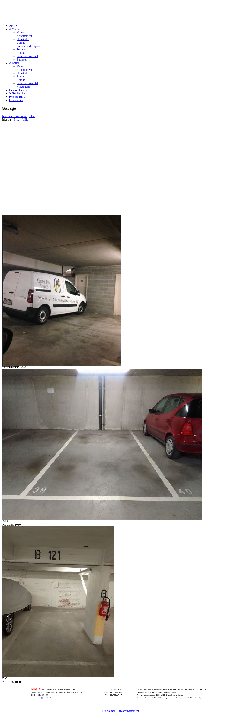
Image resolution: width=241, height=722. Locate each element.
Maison (21, 32)
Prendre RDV (17, 96)
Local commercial (27, 56)
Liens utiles (16, 100)
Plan (32, 116)
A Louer (14, 63)
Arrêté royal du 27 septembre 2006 (152, 701)
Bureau (21, 42)
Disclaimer (108, 710)
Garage (21, 52)
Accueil (13, 25)
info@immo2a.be (45, 698)
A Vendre (14, 29)
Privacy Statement (128, 710)
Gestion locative (18, 90)
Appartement (24, 35)
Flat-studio (23, 39)
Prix (17, 119)
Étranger (22, 59)
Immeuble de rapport (29, 46)
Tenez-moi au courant (14, 116)
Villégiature (23, 86)
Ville (25, 119)
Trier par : (8, 119)
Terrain (21, 49)
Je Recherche (17, 93)
